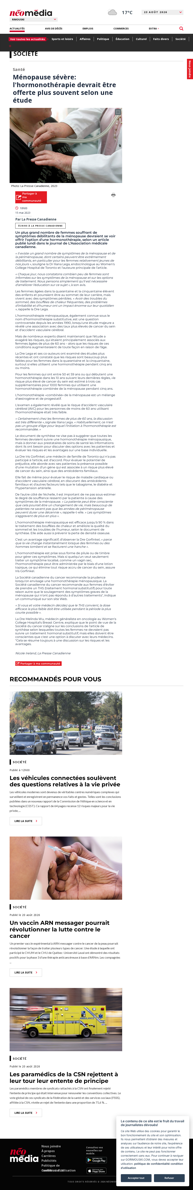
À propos (48, 1151)
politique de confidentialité (152, 1163)
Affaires (85, 39)
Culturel (141, 39)
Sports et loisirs (62, 39)
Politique (103, 39)
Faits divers (161, 39)
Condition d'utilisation (58, 1170)
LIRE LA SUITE (23, 821)
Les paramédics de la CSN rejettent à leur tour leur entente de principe (64, 1077)
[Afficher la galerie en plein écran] (118, 112)
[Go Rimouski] (24, 1160)
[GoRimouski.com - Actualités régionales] (31, 13)
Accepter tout (136, 1177)
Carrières (48, 1156)
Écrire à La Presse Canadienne (40, 225)
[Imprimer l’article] (113, 195)
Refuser (169, 1177)
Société (180, 39)
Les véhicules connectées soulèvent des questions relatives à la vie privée (65, 781)
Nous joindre (51, 1146)
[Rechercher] (181, 28)
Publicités (48, 1161)
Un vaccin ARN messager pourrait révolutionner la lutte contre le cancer (60, 929)
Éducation (122, 39)
